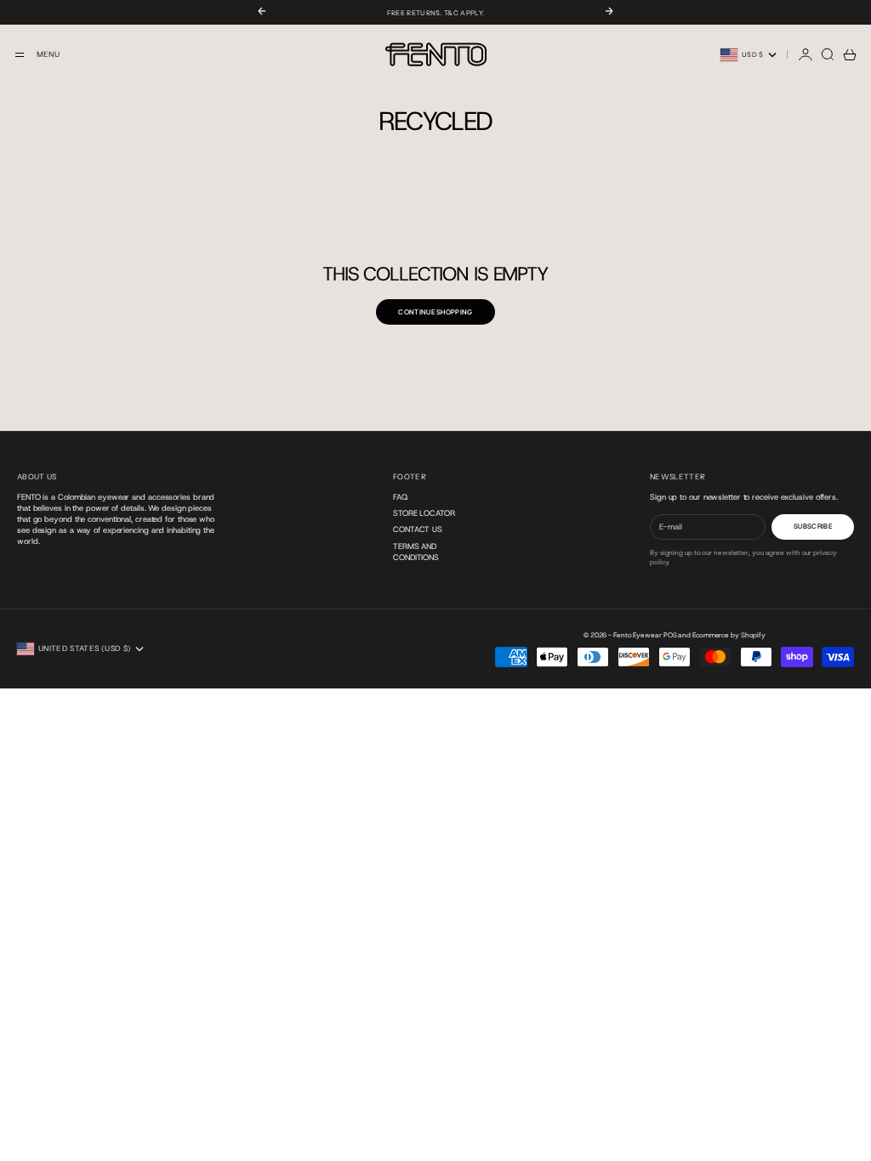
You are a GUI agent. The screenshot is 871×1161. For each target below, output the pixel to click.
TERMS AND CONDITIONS (416, 552)
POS (670, 635)
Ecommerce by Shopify (729, 635)
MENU (48, 54)
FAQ (400, 496)
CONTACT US (417, 529)
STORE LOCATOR (424, 512)
